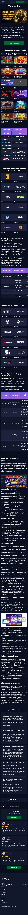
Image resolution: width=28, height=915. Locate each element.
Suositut (3, 53)
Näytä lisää (14, 867)
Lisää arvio (14, 817)
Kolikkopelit (22, 53)
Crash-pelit (15, 54)
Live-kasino (9, 54)
